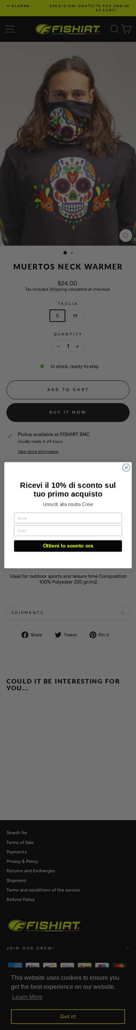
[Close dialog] (126, 467)
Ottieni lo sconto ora (68, 546)
